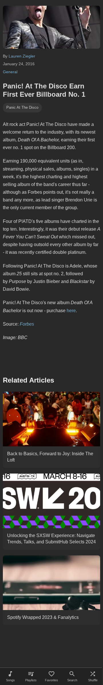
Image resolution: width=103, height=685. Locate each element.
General (10, 72)
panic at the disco (22, 107)
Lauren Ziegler (22, 56)
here (71, 310)
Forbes (27, 324)
